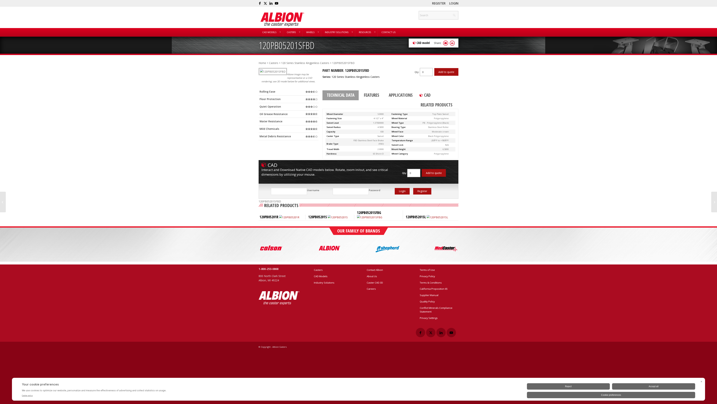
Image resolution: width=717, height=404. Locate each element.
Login (453, 3)
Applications (401, 95)
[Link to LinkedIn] (271, 3)
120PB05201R (269, 216)
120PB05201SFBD (286, 45)
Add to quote (446, 72)
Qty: (417, 72)
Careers (371, 288)
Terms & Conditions (431, 282)
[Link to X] (265, 3)
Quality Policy (427, 301)
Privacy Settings (429, 318)
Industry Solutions (324, 282)
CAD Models (321, 276)
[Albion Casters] (282, 19)
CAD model (423, 43)
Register (439, 3)
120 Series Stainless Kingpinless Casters (305, 63)
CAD (427, 95)
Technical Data (340, 95)
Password (374, 190)
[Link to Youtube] (276, 3)
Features (371, 95)
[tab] (340, 95)
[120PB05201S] (3, 202)
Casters (273, 63)
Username (313, 190)
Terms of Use (427, 270)
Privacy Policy (427, 276)
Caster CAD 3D (375, 282)
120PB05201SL (416, 216)
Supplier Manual (429, 295)
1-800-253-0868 (268, 269)
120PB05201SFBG (369, 212)
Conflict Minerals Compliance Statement (436, 309)
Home (262, 63)
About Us (372, 276)
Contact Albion (375, 270)
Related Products (436, 105)
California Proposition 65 (434, 288)
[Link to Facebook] (260, 3)
